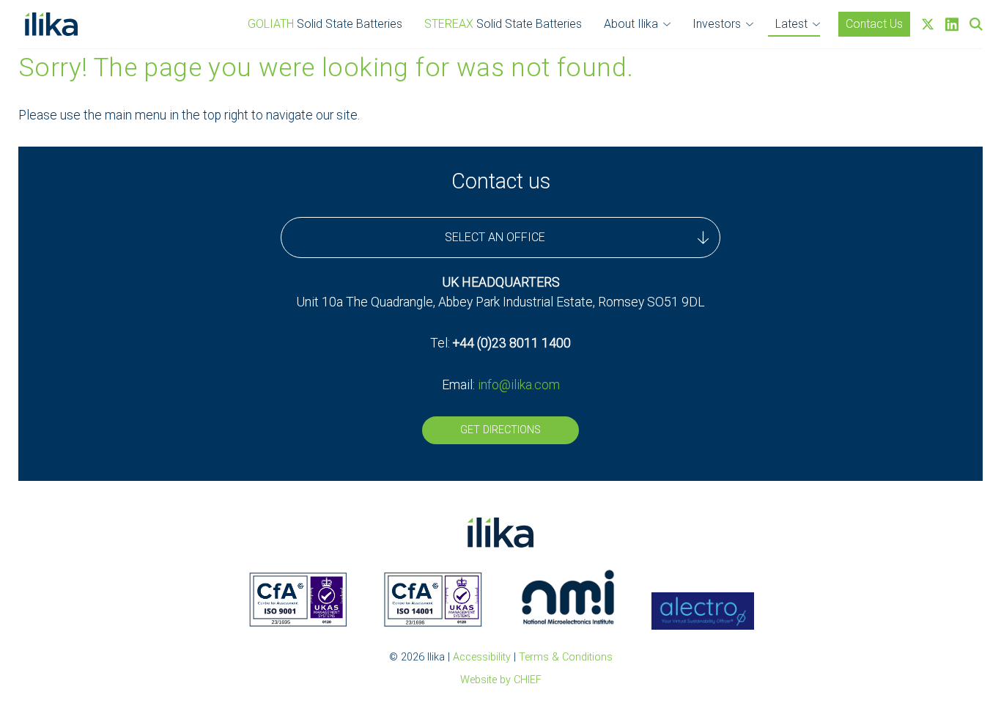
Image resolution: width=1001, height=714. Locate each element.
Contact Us (874, 24)
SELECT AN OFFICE (495, 237)
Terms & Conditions (566, 657)
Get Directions (500, 430)
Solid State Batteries (325, 24)
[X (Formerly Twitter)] (927, 24)
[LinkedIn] (951, 24)
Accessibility (482, 657)
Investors (716, 24)
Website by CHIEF (501, 680)
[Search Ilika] (976, 24)
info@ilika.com (519, 385)
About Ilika (631, 24)
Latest (791, 24)
